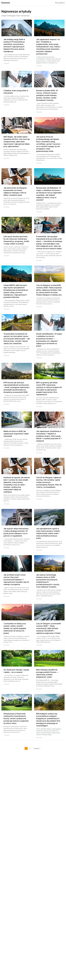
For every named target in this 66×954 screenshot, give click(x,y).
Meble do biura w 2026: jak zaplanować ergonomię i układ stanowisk (16, 433)
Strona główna (60, 3)
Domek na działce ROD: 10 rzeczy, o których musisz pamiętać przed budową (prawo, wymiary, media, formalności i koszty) (47, 95)
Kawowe (5, 2)
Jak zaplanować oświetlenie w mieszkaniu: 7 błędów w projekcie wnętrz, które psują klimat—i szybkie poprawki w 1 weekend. (49, 436)
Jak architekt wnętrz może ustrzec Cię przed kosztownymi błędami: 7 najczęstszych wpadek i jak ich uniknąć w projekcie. (16, 579)
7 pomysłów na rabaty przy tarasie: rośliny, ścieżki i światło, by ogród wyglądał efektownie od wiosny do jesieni (15, 628)
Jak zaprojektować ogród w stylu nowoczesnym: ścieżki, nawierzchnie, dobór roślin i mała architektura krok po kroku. (48, 533)
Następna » (37, 748)
